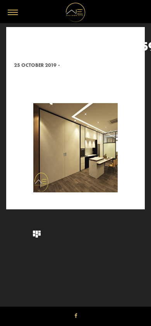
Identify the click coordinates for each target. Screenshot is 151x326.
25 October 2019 (35, 65)
